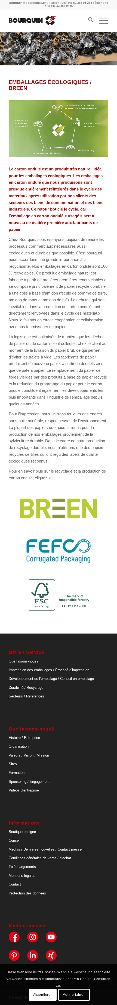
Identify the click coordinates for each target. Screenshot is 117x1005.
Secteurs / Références (26, 696)
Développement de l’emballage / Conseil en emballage (51, 679)
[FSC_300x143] (58, 595)
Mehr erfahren (74, 995)
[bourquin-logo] (48, 21)
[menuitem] (88, 21)
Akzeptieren (43, 995)
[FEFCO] (58, 551)
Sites (13, 764)
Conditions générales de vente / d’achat (40, 858)
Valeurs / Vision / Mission (29, 755)
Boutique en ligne (22, 832)
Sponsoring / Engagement (29, 782)
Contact (15, 884)
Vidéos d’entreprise (24, 790)
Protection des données (27, 893)
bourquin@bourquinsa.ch (28, 2)
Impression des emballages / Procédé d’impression (49, 670)
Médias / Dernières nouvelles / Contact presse (45, 849)
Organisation (19, 746)
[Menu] (100, 21)
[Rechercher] (88, 21)
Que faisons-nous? (23, 661)
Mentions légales (22, 876)
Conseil (14, 840)
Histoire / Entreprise (24, 738)
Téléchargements (22, 867)
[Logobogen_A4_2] (58, 508)
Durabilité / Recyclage (26, 688)
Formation (16, 773)
